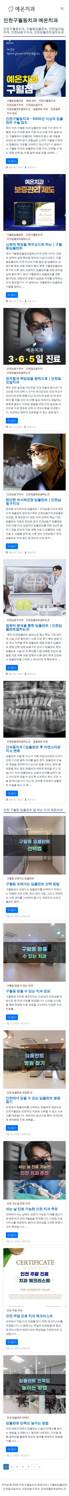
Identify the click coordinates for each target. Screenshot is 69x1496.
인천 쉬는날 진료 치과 (18, 1203)
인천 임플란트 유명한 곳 (19, 1092)
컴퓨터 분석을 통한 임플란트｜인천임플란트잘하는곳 (34, 627)
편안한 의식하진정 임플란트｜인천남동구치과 (33, 501)
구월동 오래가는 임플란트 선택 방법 (32, 884)
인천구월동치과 (47, 100)
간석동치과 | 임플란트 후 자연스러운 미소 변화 (33, 749)
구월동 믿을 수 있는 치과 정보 (28, 991)
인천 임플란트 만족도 (18, 1417)
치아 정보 (12, 113)
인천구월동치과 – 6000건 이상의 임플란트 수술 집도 (34, 120)
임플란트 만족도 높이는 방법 (27, 1423)
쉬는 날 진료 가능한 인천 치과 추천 (32, 1209)
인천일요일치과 (34, 104)
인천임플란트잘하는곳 (18, 109)
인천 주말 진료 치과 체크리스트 (29, 1316)
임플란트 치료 (40, 109)
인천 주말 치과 (14, 1310)
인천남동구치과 (15, 104)
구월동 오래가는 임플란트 (20, 878)
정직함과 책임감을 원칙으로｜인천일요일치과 (33, 380)
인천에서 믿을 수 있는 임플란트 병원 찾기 (33, 1100)
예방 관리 (31, 100)
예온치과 (31, 167)
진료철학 (55, 109)
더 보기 (12, 161)
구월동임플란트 (15, 100)
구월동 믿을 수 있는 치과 (20, 985)
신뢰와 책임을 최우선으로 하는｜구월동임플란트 (34, 246)
